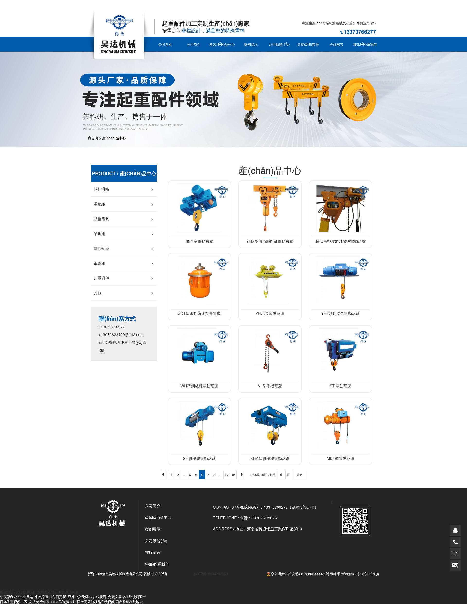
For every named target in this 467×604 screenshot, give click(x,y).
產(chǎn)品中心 (222, 44)
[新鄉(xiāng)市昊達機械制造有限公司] (119, 33)
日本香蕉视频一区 (13, 601)
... (183, 474)
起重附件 (123, 278)
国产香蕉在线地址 (129, 601)
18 (233, 474)
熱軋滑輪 (123, 189)
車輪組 (123, 263)
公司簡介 (193, 44)
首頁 (94, 137)
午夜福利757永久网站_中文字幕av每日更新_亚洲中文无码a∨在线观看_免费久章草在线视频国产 (73, 7)
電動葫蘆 (123, 248)
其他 (123, 293)
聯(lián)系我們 (365, 44)
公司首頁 (165, 44)
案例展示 (251, 44)
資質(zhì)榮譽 (308, 44)
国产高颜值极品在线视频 (96, 601)
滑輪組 (123, 204)
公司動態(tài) (279, 44)
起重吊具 (123, 219)
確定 (300, 474)
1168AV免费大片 (63, 601)
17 (227, 474)
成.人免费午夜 (39, 601)
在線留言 (336, 44)
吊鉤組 (123, 233)
